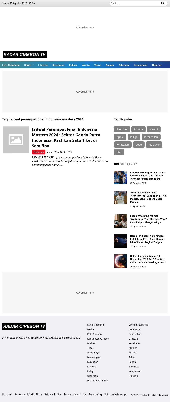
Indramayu (93, 352)
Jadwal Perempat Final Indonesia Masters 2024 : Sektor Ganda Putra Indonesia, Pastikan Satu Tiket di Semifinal (66, 137)
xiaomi (154, 129)
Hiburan (156, 65)
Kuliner (73, 65)
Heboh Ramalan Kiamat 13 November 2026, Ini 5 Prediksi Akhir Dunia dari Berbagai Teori (148, 259)
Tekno (97, 65)
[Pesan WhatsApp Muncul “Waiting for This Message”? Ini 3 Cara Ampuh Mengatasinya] (121, 221)
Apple (120, 137)
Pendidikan (135, 334)
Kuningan (92, 361)
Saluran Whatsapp (115, 394)
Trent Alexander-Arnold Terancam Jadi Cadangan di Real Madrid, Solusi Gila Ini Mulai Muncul (148, 197)
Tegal (90, 347)
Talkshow (124, 65)
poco (139, 144)
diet (119, 152)
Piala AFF (154, 144)
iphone (138, 129)
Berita (27, 65)
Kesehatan (58, 65)
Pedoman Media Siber (28, 394)
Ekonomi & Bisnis (138, 324)
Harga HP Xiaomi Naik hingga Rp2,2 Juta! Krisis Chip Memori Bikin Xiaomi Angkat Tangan (147, 239)
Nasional (92, 366)
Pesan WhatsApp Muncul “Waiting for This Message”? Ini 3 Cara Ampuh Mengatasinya (148, 219)
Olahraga (39, 152)
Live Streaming (11, 65)
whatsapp (123, 144)
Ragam (110, 65)
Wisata (86, 65)
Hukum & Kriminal (97, 380)
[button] (29, 64)
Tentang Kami (72, 394)
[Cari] (162, 3)
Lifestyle (43, 65)
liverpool (122, 129)
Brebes (91, 343)
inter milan (151, 137)
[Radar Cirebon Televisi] (25, 55)
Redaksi (7, 394)
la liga (134, 137)
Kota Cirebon (94, 334)
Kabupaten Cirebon (98, 338)
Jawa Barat (135, 329)
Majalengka (93, 357)
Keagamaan (140, 65)
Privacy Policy (52, 394)
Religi (90, 371)
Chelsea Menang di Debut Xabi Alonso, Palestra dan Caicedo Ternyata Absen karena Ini (147, 175)
